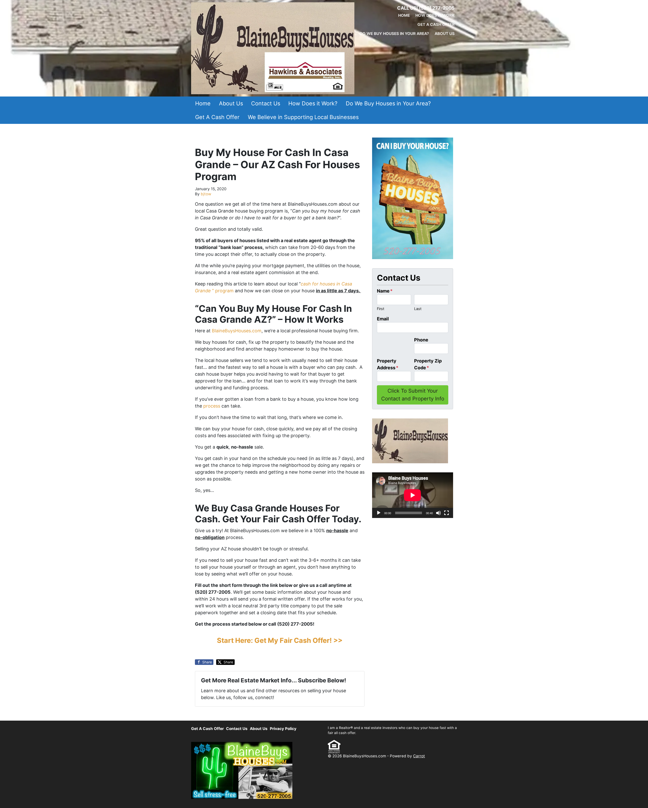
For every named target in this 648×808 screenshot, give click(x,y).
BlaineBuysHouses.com (236, 330)
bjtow (206, 193)
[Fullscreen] (446, 512)
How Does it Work (435, 15)
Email (383, 318)
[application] (412, 495)
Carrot (419, 756)
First (380, 308)
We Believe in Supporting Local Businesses (303, 117)
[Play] (378, 512)
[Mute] (438, 512)
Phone (421, 339)
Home (404, 15)
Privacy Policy (283, 728)
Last (417, 308)
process (211, 406)
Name (385, 291)
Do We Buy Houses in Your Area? (394, 33)
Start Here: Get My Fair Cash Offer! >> (279, 640)
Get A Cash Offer (436, 24)
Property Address (387, 364)
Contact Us (265, 103)
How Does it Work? (312, 103)
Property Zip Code (428, 364)
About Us (445, 33)
